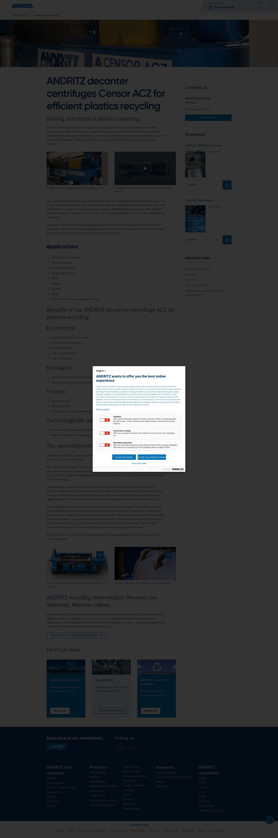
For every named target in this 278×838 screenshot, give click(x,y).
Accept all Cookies (124, 457)
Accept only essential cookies (152, 457)
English (100, 370)
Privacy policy (102, 409)
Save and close (139, 463)
